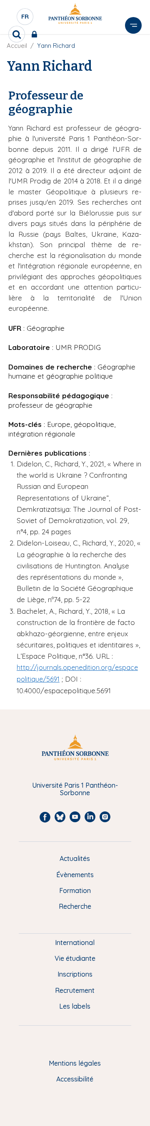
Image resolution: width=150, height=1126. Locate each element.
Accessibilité (74, 1079)
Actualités (75, 858)
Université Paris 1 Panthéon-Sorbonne (75, 789)
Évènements (75, 874)
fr (25, 18)
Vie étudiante (75, 958)
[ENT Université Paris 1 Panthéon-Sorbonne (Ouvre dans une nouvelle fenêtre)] (36, 34)
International (75, 942)
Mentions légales (75, 1063)
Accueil (17, 46)
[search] (16, 34)
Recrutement (75, 990)
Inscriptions (75, 974)
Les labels (74, 1006)
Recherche (75, 906)
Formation (75, 890)
